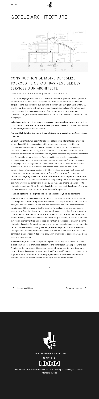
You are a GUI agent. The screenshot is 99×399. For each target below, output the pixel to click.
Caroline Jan (69, 369)
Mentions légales (49, 372)
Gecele (16, 93)
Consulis (79, 369)
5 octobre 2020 (61, 93)
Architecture (28, 93)
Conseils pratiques (42, 93)
